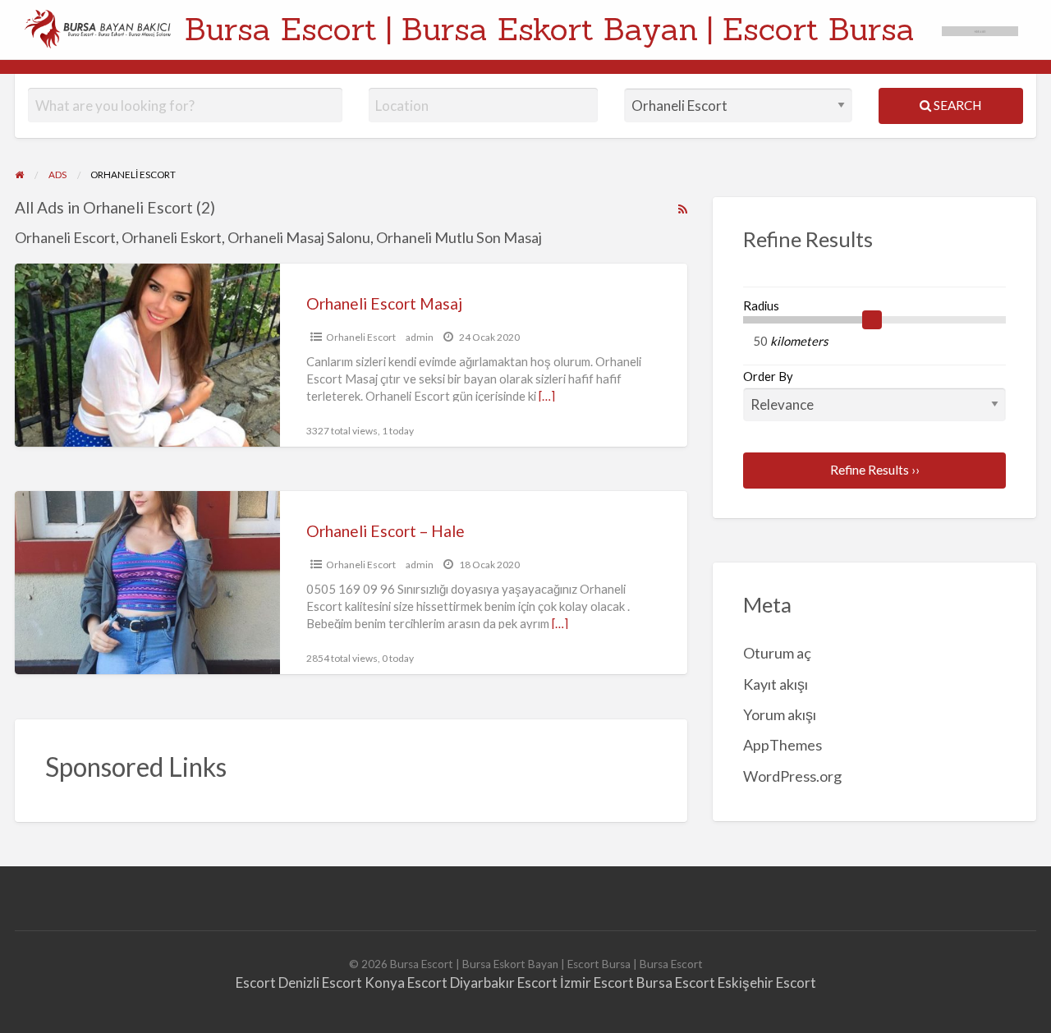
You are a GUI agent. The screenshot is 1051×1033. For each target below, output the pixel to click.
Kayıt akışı (775, 684)
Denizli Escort (320, 982)
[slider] (872, 320)
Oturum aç (777, 653)
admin (420, 337)
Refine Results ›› (875, 469)
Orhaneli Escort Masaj (384, 303)
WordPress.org (792, 776)
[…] (547, 395)
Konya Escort (406, 982)
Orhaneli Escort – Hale (385, 530)
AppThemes (782, 745)
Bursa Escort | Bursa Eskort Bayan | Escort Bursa (550, 28)
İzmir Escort (597, 982)
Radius (761, 305)
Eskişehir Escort (767, 982)
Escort (256, 982)
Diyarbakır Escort (504, 982)
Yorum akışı (779, 714)
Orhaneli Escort (361, 337)
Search (956, 105)
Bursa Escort (675, 982)
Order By (768, 376)
